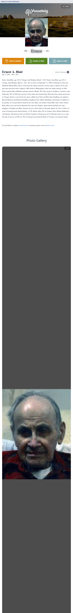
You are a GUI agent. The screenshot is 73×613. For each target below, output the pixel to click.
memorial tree (23, 125)
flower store (50, 125)
